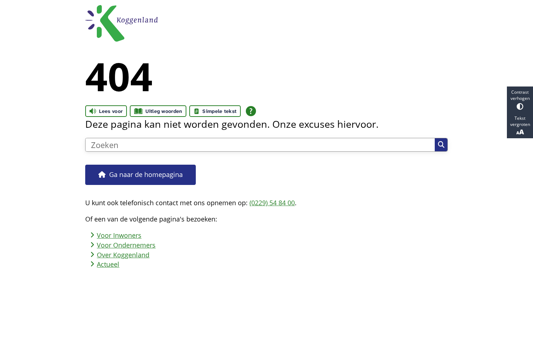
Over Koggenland (123, 254)
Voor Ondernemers (126, 245)
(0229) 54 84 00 (272, 202)
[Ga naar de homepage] (263, 23)
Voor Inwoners (119, 235)
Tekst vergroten (520, 121)
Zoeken (441, 144)
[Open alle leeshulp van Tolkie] (251, 111)
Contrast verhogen (520, 95)
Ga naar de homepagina (146, 174)
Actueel (108, 264)
